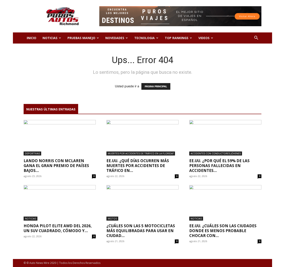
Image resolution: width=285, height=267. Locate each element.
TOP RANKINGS (176, 38)
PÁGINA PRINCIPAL (156, 86)
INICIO (31, 38)
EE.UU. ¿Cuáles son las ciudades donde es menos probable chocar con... (222, 230)
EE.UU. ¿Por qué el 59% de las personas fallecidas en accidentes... (219, 165)
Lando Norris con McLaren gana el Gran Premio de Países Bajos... (56, 165)
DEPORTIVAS (32, 153)
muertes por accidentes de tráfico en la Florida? (141, 153)
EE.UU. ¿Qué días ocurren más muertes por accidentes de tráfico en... (137, 165)
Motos (112, 218)
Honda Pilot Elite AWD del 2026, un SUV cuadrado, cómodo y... (58, 228)
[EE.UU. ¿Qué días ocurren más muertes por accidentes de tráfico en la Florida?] (142, 137)
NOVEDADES (114, 38)
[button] (256, 38)
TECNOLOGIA (144, 38)
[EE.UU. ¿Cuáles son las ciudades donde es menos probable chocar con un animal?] (225, 203)
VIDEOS (204, 38)
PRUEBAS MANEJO (81, 38)
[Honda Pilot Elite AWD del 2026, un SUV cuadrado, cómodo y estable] (60, 203)
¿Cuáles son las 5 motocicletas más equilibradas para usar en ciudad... (140, 230)
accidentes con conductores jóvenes (216, 153)
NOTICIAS (50, 38)
